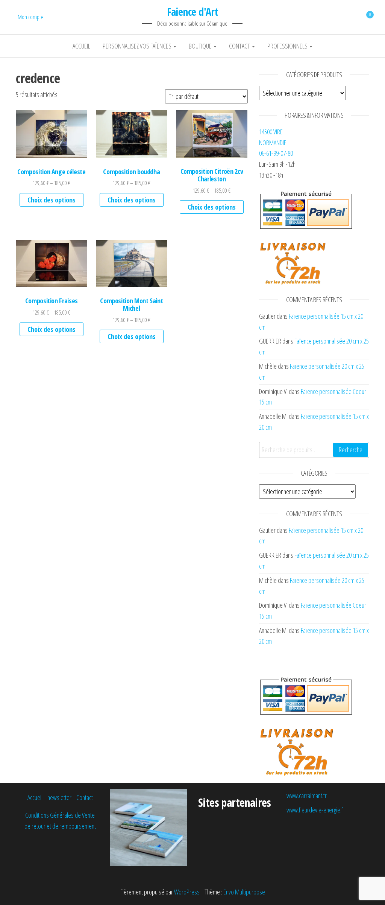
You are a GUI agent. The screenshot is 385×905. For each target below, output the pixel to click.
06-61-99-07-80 (276, 153)
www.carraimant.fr (306, 795)
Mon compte (31, 17)
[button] (51, 134)
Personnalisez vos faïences (138, 45)
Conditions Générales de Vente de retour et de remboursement (60, 820)
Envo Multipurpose (244, 891)
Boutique (201, 45)
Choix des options (51, 199)
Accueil (81, 45)
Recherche (350, 449)
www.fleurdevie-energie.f (314, 809)
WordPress (187, 891)
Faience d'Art (192, 12)
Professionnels (288, 45)
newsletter (59, 797)
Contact (240, 45)
